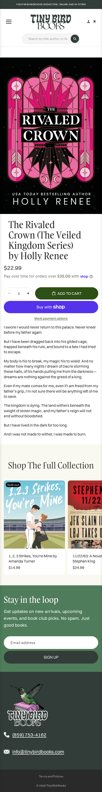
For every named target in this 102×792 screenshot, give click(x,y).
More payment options (51, 318)
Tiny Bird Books (56, 785)
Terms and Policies (51, 776)
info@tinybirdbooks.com (38, 752)
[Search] (75, 39)
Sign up (51, 657)
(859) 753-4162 (29, 735)
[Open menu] (9, 21)
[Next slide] (93, 527)
